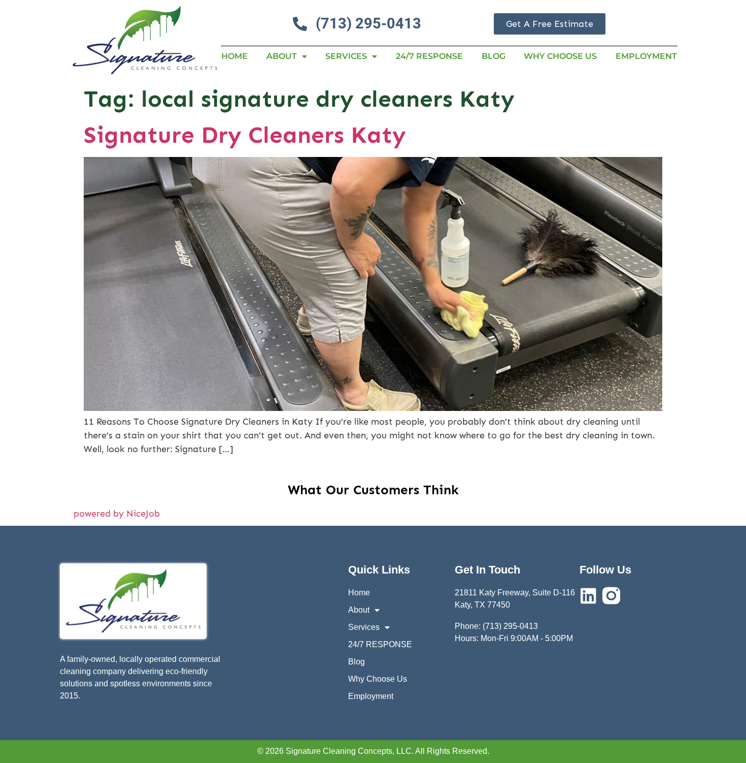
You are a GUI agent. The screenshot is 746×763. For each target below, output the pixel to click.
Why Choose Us (560, 56)
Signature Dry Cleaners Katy (245, 135)
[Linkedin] (588, 596)
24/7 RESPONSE (429, 56)
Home (234, 56)
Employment (646, 56)
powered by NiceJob (117, 513)
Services (346, 56)
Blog (493, 56)
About (281, 56)
